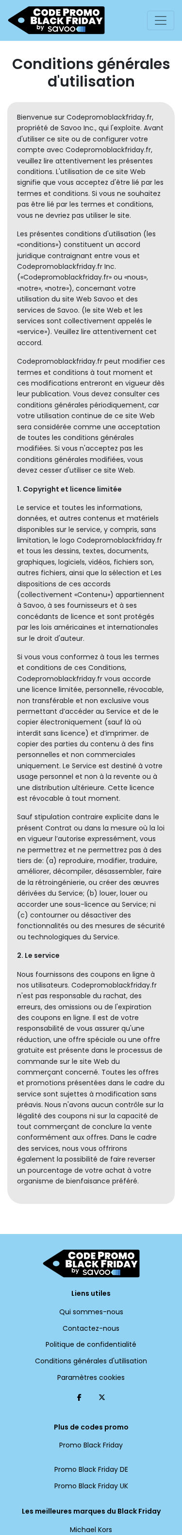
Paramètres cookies (91, 1377)
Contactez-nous (91, 1328)
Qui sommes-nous (91, 1312)
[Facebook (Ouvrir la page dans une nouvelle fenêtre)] (79, 1397)
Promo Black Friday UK (91, 1486)
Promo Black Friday (91, 1445)
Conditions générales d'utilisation (91, 1361)
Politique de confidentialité (91, 1344)
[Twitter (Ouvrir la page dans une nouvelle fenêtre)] (102, 1397)
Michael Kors (91, 1530)
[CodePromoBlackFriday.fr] (56, 20)
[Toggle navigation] (160, 20)
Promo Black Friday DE (91, 1469)
